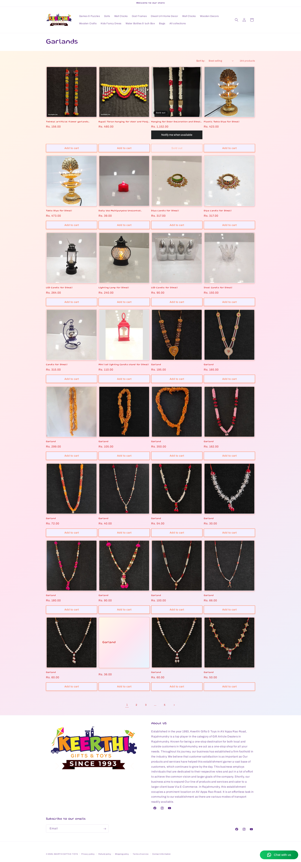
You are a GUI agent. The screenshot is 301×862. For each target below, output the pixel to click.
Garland (156, 365)
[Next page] (174, 705)
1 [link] (127, 704)
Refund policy (104, 854)
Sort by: (200, 60)
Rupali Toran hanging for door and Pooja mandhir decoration (124, 122)
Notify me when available (176, 134)
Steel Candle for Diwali (218, 288)
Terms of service (141, 854)
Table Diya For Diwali (59, 211)
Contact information (161, 854)
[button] (236, 20)
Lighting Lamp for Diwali (114, 288)
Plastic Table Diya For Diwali (221, 122)
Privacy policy (88, 854)
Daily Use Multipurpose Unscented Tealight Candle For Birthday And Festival (119, 211)
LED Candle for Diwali (59, 288)
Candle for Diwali (56, 365)
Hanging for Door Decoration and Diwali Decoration (176, 122)
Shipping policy (122, 854)
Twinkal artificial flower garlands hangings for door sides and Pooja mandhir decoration (67, 122)
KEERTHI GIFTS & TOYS (66, 854)
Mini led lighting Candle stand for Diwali (124, 365)
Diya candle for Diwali (165, 211)
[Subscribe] (105, 829)
